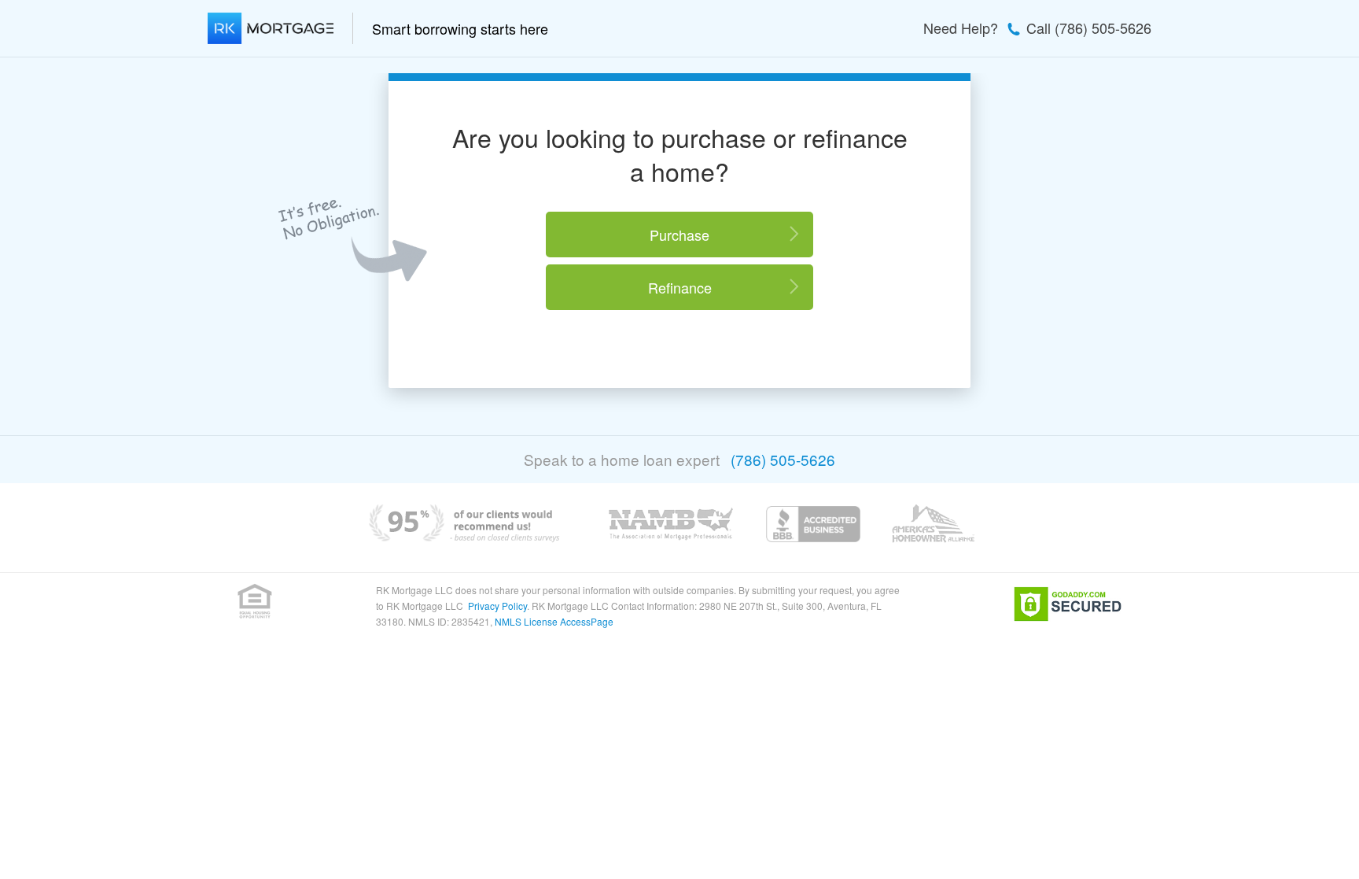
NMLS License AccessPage (554, 621)
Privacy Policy (497, 605)
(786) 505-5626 (783, 459)
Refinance (680, 287)
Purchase (679, 234)
